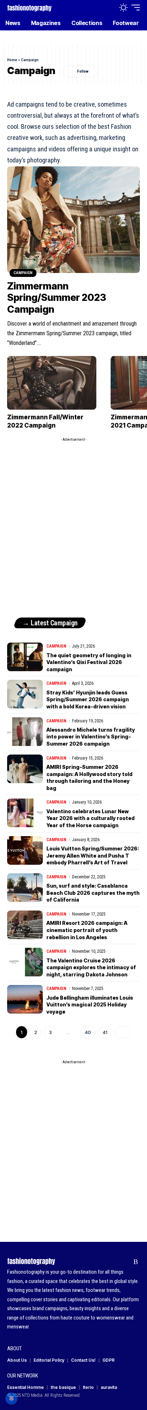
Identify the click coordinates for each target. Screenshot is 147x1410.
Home (12, 60)
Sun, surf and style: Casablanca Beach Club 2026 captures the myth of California (93, 893)
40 (88, 1032)
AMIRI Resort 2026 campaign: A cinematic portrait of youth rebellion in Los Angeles (86, 930)
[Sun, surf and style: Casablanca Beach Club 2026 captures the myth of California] (25, 887)
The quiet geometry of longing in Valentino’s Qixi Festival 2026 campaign (88, 662)
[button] (108, 7)
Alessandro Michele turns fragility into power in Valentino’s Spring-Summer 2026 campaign (90, 737)
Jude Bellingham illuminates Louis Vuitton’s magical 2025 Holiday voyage (89, 1005)
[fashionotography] (29, 7)
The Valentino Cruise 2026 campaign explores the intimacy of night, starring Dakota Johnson (91, 967)
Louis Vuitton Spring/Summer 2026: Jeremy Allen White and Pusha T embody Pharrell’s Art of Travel (92, 855)
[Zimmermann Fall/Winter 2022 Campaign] (51, 383)
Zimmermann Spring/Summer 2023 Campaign (56, 297)
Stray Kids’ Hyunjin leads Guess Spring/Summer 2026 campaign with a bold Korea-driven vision (87, 699)
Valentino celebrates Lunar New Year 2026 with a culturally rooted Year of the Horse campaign (90, 818)
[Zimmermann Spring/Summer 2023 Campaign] (73, 219)
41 (105, 1032)
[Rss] (136, 1262)
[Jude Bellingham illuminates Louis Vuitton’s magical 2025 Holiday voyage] (25, 999)
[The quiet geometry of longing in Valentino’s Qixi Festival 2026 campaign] (25, 657)
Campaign (23, 272)
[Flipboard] (124, 1262)
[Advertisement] (73, 518)
